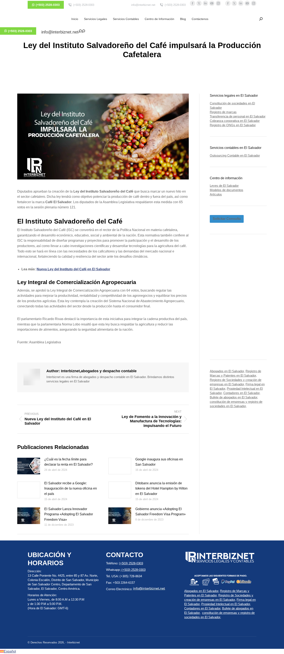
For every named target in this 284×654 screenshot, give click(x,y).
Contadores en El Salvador (241, 393)
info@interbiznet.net (143, 4)
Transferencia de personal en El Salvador (237, 116)
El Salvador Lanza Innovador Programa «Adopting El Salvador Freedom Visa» (68, 514)
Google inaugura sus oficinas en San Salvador (159, 461)
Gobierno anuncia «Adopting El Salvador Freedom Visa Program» (160, 511)
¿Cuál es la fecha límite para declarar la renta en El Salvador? (68, 461)
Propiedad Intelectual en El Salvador (225, 604)
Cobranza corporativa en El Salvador (235, 120)
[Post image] (28, 466)
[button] (261, 19)
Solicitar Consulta (227, 218)
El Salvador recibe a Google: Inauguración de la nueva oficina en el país (70, 488)
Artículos (216, 194)
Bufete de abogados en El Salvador (233, 397)
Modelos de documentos (226, 190)
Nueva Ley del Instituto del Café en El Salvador (73, 269)
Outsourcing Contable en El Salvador (235, 155)
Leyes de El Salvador (224, 185)
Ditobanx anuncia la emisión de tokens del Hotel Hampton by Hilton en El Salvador (161, 488)
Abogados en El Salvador (227, 371)
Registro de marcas (223, 112)
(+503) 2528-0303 (83, 4)
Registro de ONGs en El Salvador (233, 125)
